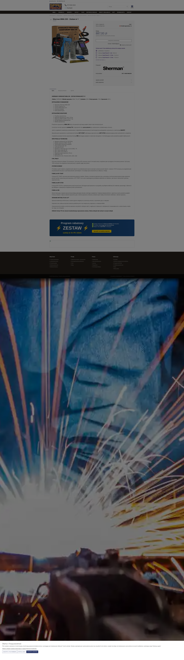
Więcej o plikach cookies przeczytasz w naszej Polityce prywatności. (19, 648)
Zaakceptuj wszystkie (32, 651)
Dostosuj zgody (21, 651)
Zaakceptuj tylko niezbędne (9, 651)
